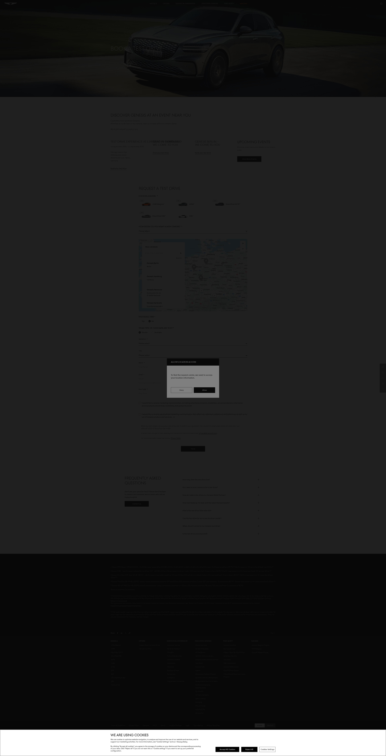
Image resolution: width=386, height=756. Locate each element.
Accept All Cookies (227, 749)
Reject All (249, 749)
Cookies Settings (267, 749)
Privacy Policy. (182, 741)
